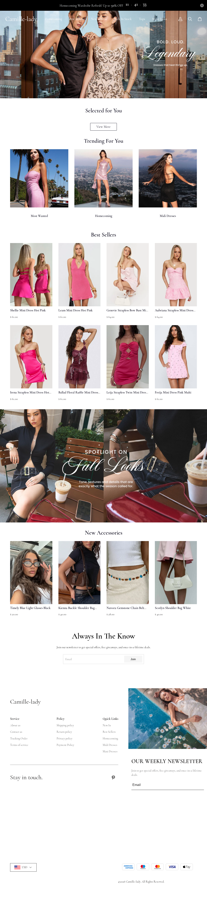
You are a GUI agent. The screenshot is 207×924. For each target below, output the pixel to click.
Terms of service (19, 745)
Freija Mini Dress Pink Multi (173, 392)
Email (68, 659)
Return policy (64, 732)
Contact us (16, 732)
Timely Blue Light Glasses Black (30, 608)
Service (14, 719)
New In (107, 725)
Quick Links (110, 719)
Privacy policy (64, 738)
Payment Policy (65, 745)
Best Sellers (76, 19)
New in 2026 (99, 19)
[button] (19, 581)
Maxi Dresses (110, 751)
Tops (142, 19)
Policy (60, 719)
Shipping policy (65, 725)
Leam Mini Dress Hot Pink (75, 310)
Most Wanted (39, 216)
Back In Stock (123, 19)
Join (133, 659)
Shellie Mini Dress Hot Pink (28, 310)
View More (103, 127)
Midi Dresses (168, 216)
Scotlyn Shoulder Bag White (173, 608)
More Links (159, 19)
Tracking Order (18, 738)
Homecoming (53, 19)
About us (15, 725)
